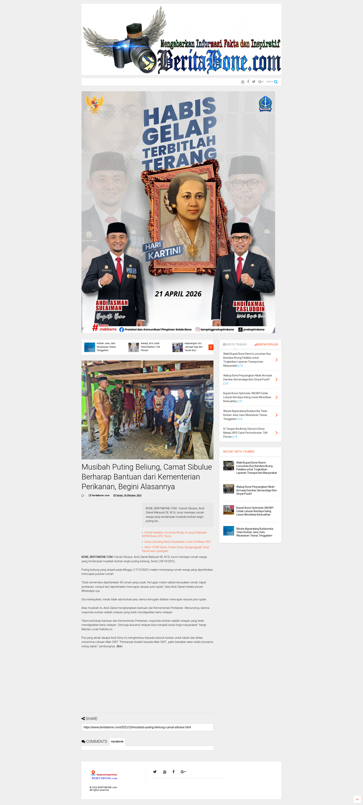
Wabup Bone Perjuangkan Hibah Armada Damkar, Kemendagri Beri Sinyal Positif (256, 490)
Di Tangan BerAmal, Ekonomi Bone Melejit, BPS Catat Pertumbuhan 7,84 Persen (151, 343)
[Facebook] (248, 81)
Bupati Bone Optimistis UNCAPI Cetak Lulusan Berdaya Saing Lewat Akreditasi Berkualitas (254, 511)
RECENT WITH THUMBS (239, 451)
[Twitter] (254, 81)
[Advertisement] (147, 683)
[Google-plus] (260, 81)
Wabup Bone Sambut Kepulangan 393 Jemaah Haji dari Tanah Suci (195, 345)
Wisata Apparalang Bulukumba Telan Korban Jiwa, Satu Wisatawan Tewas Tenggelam (106, 343)
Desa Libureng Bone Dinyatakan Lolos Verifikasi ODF (178, 541)
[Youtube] (242, 81)
